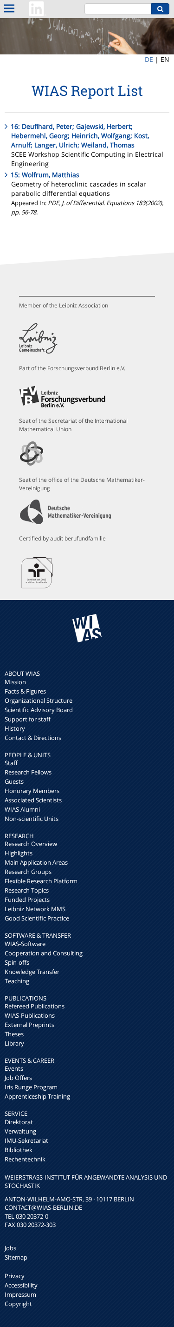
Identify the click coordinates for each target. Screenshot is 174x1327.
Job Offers (18, 1078)
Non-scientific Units (31, 818)
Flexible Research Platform (41, 881)
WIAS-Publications (30, 1015)
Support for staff (28, 719)
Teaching (17, 981)
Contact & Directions (33, 738)
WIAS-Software (25, 944)
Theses (14, 1034)
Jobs (10, 1248)
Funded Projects (27, 899)
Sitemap (16, 1257)
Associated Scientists (33, 800)
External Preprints (29, 1024)
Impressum (20, 1294)
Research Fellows (28, 772)
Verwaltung (20, 1131)
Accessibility (21, 1285)
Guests (14, 781)
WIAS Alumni (22, 809)
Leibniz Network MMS (35, 909)
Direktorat (19, 1122)
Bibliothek (18, 1150)
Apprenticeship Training (37, 1096)
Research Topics (27, 890)
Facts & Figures (25, 691)
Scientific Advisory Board (39, 710)
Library (14, 1043)
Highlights (18, 853)
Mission (15, 682)
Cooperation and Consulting (44, 953)
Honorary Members (32, 791)
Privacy (15, 1276)
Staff (11, 763)
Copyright (18, 1304)
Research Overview (31, 844)
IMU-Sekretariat (26, 1140)
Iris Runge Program (31, 1087)
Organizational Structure (38, 700)
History (15, 728)
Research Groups (28, 871)
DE (149, 59)
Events (14, 1068)
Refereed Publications (34, 1006)
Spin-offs (17, 962)
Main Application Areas (36, 862)
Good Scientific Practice (37, 918)
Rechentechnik (25, 1159)
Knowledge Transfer (32, 971)
